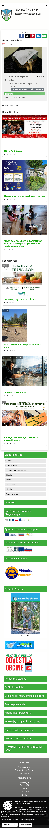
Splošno (8, 461)
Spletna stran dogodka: (18, 76)
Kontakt (24, 762)
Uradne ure (24, 777)
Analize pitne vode (15, 704)
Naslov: (11, 80)
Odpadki (8, 475)
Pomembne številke (15, 678)
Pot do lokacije (38, 89)
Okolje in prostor (12, 465)
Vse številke (25, 635)
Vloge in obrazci (13, 454)
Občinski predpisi (14, 687)
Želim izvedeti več (9, 825)
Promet (8, 479)
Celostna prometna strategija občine (24, 695)
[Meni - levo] (2, 5)
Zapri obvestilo (25, 825)
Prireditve (9, 489)
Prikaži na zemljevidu (21, 89)
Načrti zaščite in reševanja (19, 729)
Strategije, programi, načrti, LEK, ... (24, 721)
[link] (21, 36)
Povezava (40, 76)
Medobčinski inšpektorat (18, 712)
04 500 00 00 (24, 773)
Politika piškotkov (29, 820)
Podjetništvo (10, 484)
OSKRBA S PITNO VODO (18, 738)
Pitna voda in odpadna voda (16, 470)
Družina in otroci (11, 494)
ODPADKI (10, 502)
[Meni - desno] (46, 5)
